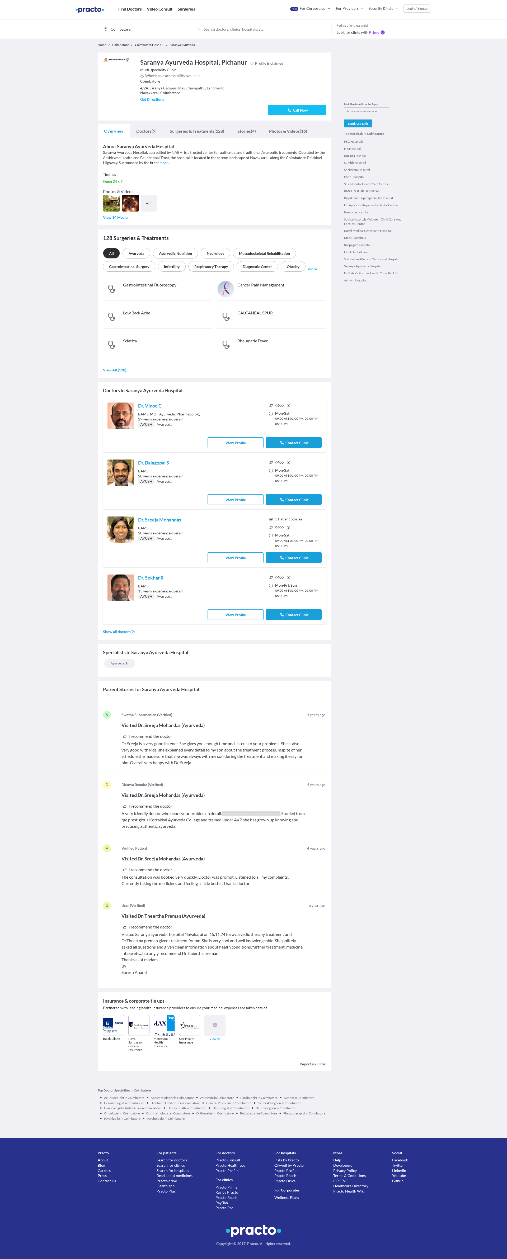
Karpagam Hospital (357, 245)
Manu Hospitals (355, 238)
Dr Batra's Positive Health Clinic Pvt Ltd (371, 273)
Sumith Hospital (355, 163)
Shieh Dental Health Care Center (366, 184)
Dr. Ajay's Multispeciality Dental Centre (371, 205)
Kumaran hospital (356, 212)
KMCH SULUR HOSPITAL (361, 191)
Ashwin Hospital (355, 280)
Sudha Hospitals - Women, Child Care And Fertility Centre (373, 221)
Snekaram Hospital (357, 170)
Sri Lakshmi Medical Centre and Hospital (371, 259)
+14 (149, 203)
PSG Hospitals (353, 141)
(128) (197, 130)
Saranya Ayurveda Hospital (362, 266)
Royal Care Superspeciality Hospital (368, 198)
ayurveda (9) (120, 663)
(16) (288, 130)
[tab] (114, 131)
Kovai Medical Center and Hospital (368, 231)
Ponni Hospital (354, 177)
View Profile (236, 443)
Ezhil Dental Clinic (356, 252)
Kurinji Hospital (355, 156)
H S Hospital (352, 149)
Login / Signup (417, 8)
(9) (146, 130)
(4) (246, 130)
